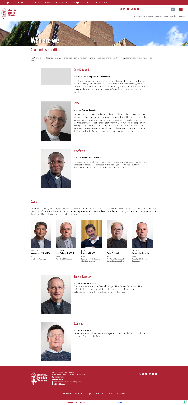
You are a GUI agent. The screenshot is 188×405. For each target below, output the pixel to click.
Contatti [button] (102, 3)
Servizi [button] (93, 3)
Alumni (165, 16)
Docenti (72, 3)
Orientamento (139, 16)
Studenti (62, 3)
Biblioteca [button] (82, 3)
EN (185, 9)
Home (4, 3)
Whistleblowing (59, 384)
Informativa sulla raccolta (75, 402)
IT (180, 9)
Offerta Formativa (27, 3)
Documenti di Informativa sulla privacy (67, 382)
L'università (12, 3)
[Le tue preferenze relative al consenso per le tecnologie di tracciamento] (184, 401)
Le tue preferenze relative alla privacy (102, 402)
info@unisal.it (59, 379)
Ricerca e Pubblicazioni (47, 3)
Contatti (182, 16)
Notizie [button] (173, 16)
